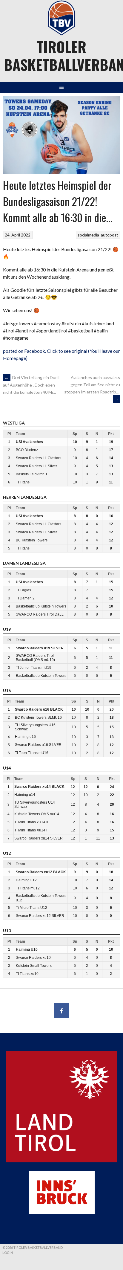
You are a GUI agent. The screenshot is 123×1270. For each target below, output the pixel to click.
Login (7, 1252)
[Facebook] (61, 1010)
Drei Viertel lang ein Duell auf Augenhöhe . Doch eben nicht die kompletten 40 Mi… (31, 385)
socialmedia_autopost (98, 234)
